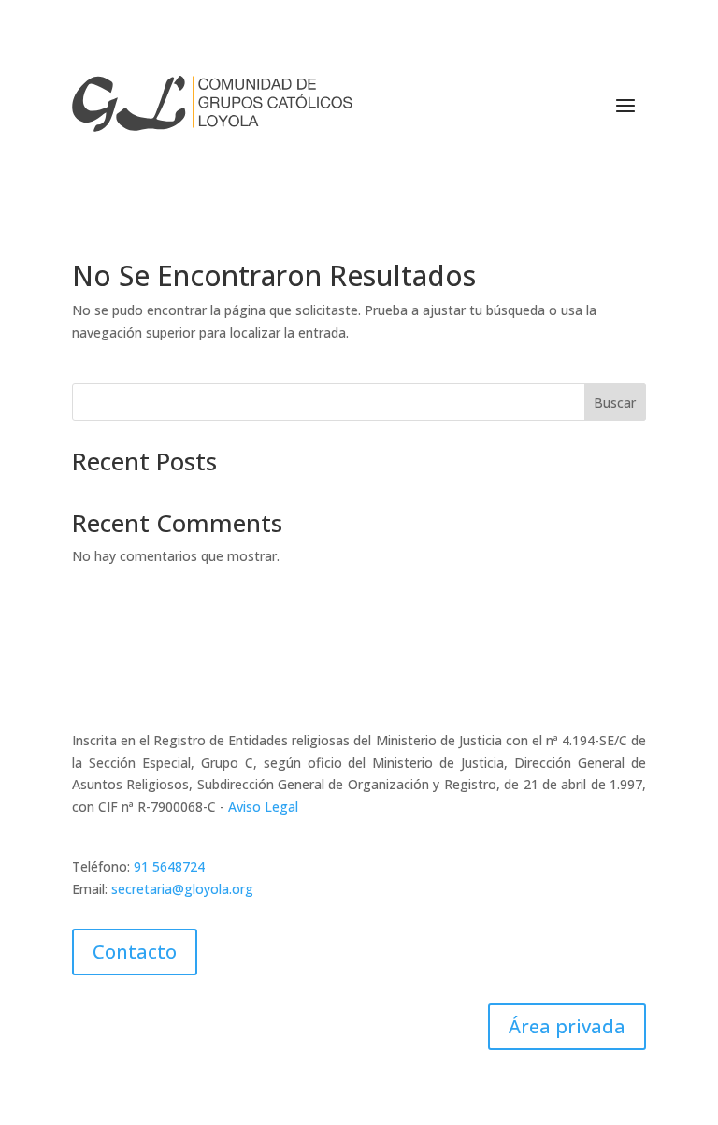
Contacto (135, 951)
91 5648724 (169, 866)
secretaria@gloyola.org (182, 889)
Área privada (567, 1026)
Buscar (615, 402)
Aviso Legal (263, 806)
